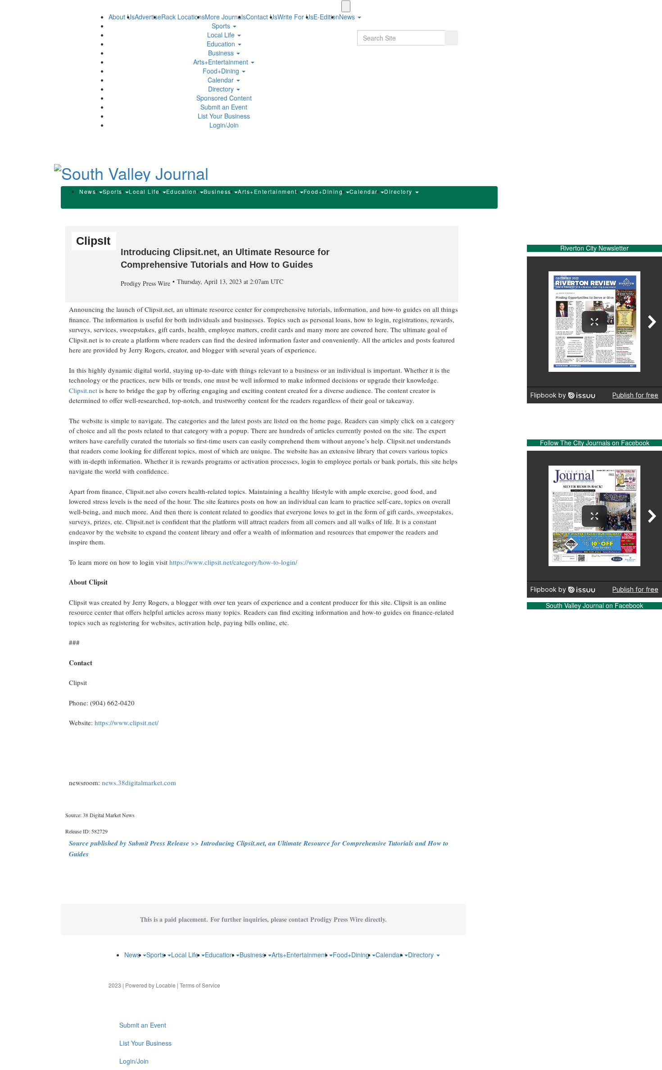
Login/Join (224, 124)
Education (222, 43)
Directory (222, 88)
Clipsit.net (83, 390)
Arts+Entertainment (221, 61)
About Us (122, 16)
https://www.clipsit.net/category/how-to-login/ (233, 562)
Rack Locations (183, 16)
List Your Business (224, 115)
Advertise (148, 16)
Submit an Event (223, 106)
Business (222, 52)
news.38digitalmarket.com (139, 782)
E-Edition (326, 16)
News (88, 191)
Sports (222, 25)
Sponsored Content (224, 97)
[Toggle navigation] (345, 6)
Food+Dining (222, 70)
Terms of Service (200, 985)
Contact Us (261, 16)
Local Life (221, 34)
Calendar (222, 79)
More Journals (225, 16)
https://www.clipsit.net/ (127, 722)
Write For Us (295, 16)
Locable (166, 985)
